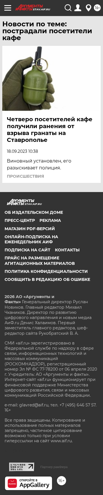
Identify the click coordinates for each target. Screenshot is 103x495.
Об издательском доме (34, 212)
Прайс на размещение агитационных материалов (40, 260)
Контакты (67, 250)
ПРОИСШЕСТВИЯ (25, 176)
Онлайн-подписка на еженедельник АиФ (31, 239)
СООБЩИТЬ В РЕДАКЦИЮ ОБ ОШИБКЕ (47, 279)
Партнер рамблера (54, 467)
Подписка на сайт (27, 250)
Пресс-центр (20, 220)
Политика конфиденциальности (46, 271)
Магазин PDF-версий (30, 228)
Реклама (50, 220)
